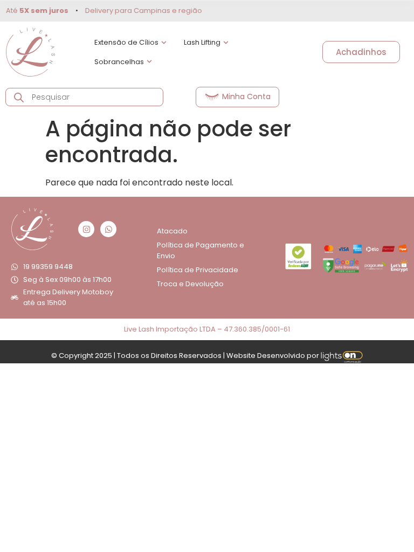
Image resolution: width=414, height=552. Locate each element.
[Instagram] (86, 229)
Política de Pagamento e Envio (200, 250)
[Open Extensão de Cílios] (164, 42)
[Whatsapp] (108, 229)
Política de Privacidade (197, 270)
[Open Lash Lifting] (226, 42)
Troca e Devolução (190, 284)
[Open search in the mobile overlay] (84, 97)
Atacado (172, 231)
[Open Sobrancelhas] (149, 62)
